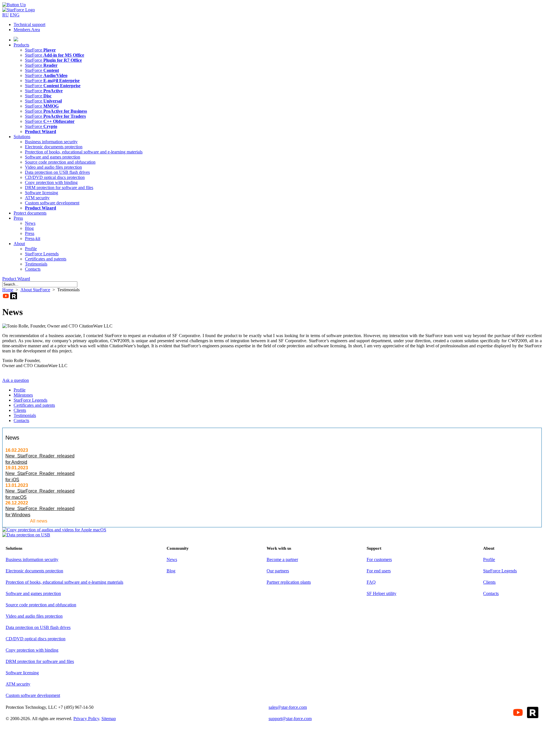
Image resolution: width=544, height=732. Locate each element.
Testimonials (36, 264)
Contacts (33, 269)
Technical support (29, 24)
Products (21, 44)
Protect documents (30, 213)
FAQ (371, 582)
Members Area (27, 29)
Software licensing (41, 192)
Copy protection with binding (51, 182)
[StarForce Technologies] (18, 9)
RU (5, 14)
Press (18, 218)
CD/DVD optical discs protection (55, 177)
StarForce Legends (42, 253)
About (19, 243)
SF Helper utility (381, 593)
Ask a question (15, 380)
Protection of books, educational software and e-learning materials (84, 151)
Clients (20, 410)
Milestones (23, 395)
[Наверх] (14, 4)
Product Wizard (16, 278)
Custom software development (52, 202)
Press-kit (32, 238)
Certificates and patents (45, 258)
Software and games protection (52, 157)
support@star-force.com (290, 718)
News (30, 223)
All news (38, 521)
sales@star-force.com (288, 707)
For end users (379, 570)
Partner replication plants (289, 582)
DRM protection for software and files (59, 187)
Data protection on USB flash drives (57, 172)
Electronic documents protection (53, 146)
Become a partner (282, 559)
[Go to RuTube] (13, 295)
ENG (15, 14)
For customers (379, 559)
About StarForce (35, 289)
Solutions (22, 136)
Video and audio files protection (53, 167)
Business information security (51, 141)
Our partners (278, 570)
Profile (31, 248)
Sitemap (108, 718)
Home (7, 289)
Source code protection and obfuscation (60, 162)
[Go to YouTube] (5, 295)
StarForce (40, 50)
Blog (29, 228)
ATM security (37, 197)
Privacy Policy (86, 718)
